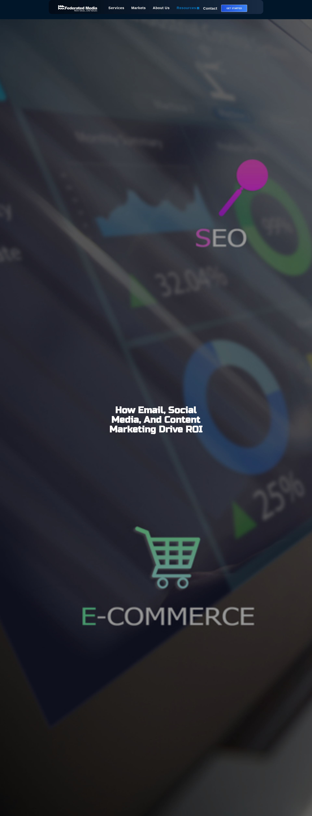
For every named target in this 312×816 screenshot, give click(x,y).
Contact (210, 8)
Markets (138, 8)
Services (116, 8)
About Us (161, 8)
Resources (186, 8)
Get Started (234, 8)
